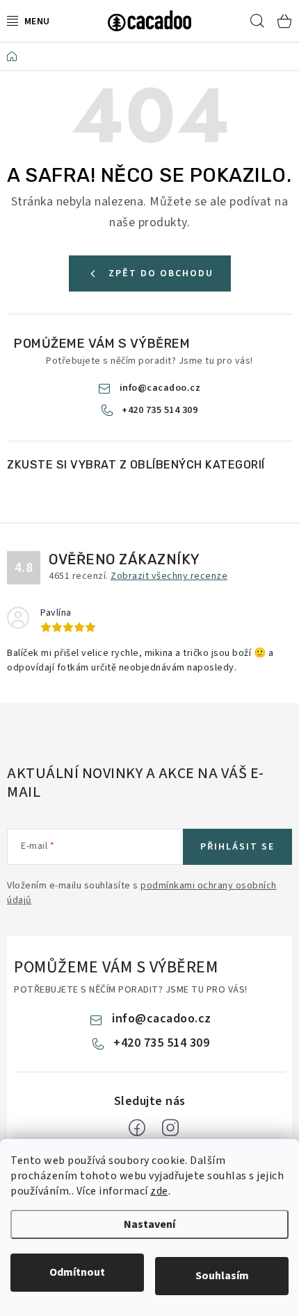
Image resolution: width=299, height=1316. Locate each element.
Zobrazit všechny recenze (169, 576)
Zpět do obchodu (160, 273)
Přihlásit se (237, 847)
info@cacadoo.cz (160, 388)
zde (159, 1191)
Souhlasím (222, 1275)
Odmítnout (77, 1272)
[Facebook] (137, 1128)
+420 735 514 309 (159, 410)
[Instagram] (170, 1128)
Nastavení (149, 1224)
